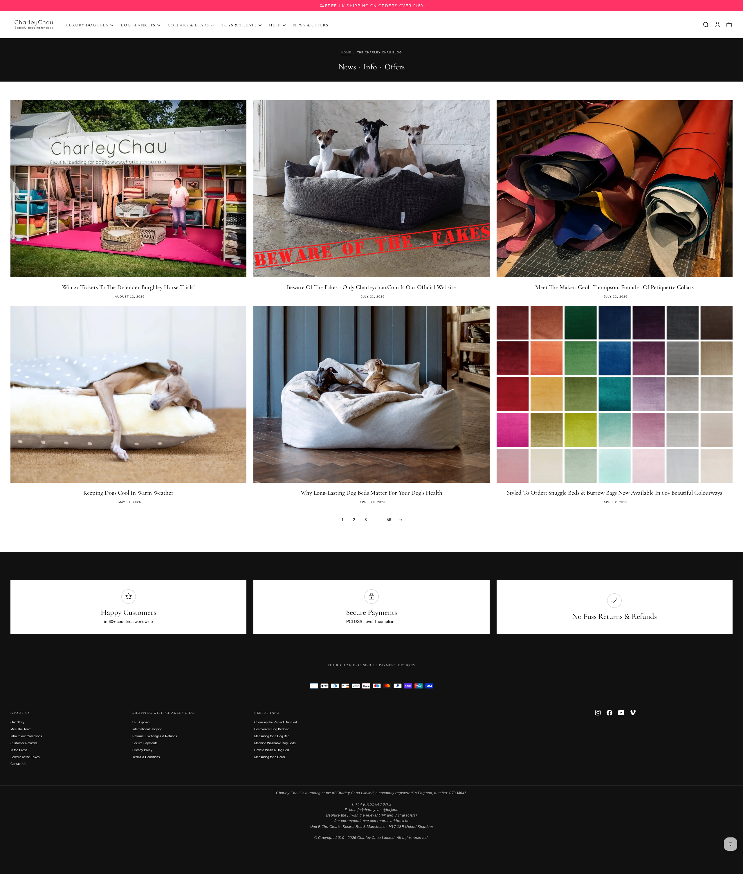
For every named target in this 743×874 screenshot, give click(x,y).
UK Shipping (140, 722)
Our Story (17, 722)
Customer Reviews (23, 743)
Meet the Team (20, 729)
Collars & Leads (188, 25)
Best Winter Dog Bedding (271, 729)
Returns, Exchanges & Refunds (154, 736)
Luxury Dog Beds (87, 25)
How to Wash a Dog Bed (271, 750)
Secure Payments (145, 743)
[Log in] (717, 24)
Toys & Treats (239, 25)
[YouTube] (621, 712)
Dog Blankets (138, 25)
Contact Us (18, 763)
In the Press (19, 750)
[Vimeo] (632, 712)
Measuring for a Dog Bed (271, 736)
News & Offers (311, 25)
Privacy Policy (142, 750)
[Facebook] (609, 712)
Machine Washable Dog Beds (275, 743)
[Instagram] (597, 712)
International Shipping (147, 729)
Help (275, 25)
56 (389, 519)
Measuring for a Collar (269, 757)
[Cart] (729, 24)
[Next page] (400, 520)
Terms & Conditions (146, 757)
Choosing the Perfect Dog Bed (275, 722)
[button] (705, 24)
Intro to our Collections (26, 736)
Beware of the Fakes (25, 757)
